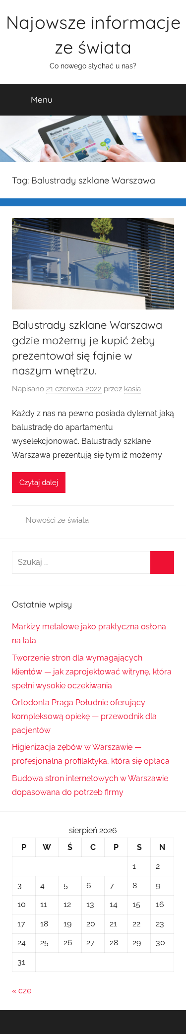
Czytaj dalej (38, 482)
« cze (21, 990)
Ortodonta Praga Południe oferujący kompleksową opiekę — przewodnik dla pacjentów (84, 716)
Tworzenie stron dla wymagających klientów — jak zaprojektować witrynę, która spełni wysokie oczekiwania (92, 671)
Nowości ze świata (57, 520)
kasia (132, 388)
